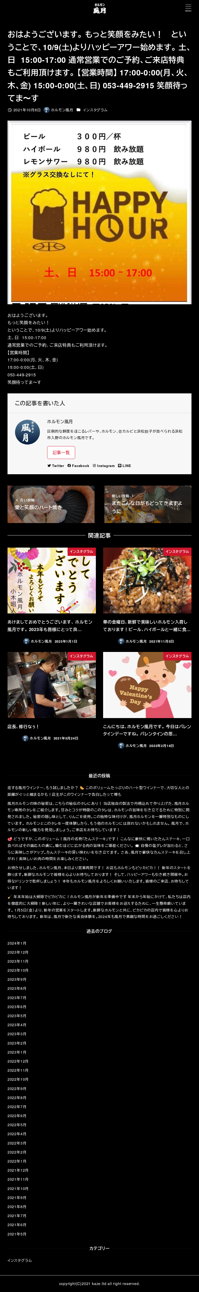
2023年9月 (17, 979)
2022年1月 (17, 1161)
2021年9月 (17, 1197)
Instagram (106, 465)
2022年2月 (17, 1152)
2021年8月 (17, 1206)
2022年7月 (17, 1106)
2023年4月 (17, 1024)
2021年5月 (17, 1233)
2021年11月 (18, 1179)
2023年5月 (17, 1015)
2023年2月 (17, 1043)
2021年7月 (17, 1215)
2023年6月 (17, 1006)
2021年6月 (17, 1224)
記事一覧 (61, 452)
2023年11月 (18, 961)
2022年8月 (17, 1097)
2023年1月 (17, 1052)
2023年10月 (18, 970)
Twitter (58, 465)
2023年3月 (17, 1033)
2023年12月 (18, 952)
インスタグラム (95, 109)
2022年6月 (17, 1115)
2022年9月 (17, 1088)
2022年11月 (18, 1070)
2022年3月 (17, 1143)
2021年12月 (18, 1170)
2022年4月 (17, 1133)
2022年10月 (18, 1079)
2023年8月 (17, 988)
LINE (127, 465)
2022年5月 (17, 1124)
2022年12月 (18, 1061)
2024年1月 (17, 943)
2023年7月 (17, 997)
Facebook (80, 465)
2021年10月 (18, 1188)
